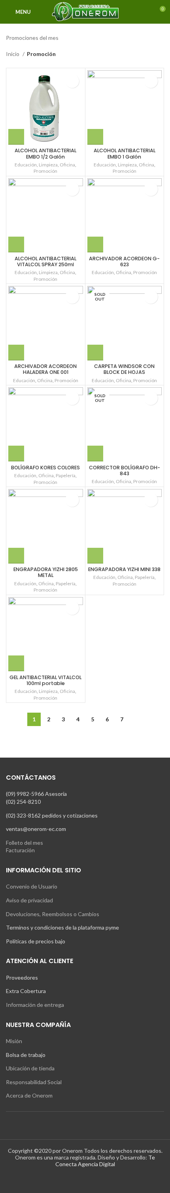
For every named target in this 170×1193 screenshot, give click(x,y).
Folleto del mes (24, 842)
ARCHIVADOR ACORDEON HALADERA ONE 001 (45, 369)
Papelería (66, 475)
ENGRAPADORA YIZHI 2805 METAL (45, 572)
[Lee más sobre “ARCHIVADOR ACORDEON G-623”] (95, 244)
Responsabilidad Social (34, 1082)
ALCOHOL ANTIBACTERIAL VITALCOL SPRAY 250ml (45, 261)
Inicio (13, 53)
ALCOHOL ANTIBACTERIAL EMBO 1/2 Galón (45, 153)
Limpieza (48, 165)
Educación (26, 165)
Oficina (67, 165)
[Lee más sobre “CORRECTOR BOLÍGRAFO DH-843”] (95, 453)
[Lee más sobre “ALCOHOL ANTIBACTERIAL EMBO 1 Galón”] (95, 137)
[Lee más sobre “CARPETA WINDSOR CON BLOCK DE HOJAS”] (95, 352)
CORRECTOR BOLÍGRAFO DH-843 (124, 470)
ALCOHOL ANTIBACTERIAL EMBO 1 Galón (124, 153)
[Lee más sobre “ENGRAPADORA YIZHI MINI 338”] (95, 556)
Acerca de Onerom (29, 1095)
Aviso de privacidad (29, 900)
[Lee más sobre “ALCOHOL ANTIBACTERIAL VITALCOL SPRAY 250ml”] (16, 244)
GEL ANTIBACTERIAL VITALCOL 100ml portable (45, 680)
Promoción (45, 171)
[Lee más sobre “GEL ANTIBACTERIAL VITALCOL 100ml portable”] (16, 663)
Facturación (20, 850)
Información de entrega (35, 1004)
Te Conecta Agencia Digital (105, 1160)
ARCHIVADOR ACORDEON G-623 (124, 261)
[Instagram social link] (90, 1179)
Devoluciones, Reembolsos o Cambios (52, 914)
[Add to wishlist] (72, 81)
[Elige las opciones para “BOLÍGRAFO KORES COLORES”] (16, 453)
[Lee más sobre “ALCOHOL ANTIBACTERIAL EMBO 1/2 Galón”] (16, 137)
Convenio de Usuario (31, 886)
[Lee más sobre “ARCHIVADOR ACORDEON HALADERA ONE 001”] (16, 352)
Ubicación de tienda (30, 1068)
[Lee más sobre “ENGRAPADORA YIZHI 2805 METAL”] (16, 556)
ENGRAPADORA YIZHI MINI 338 (124, 569)
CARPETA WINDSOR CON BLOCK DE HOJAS (124, 369)
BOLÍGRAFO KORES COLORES (45, 467)
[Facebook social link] (80, 1179)
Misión (14, 1041)
